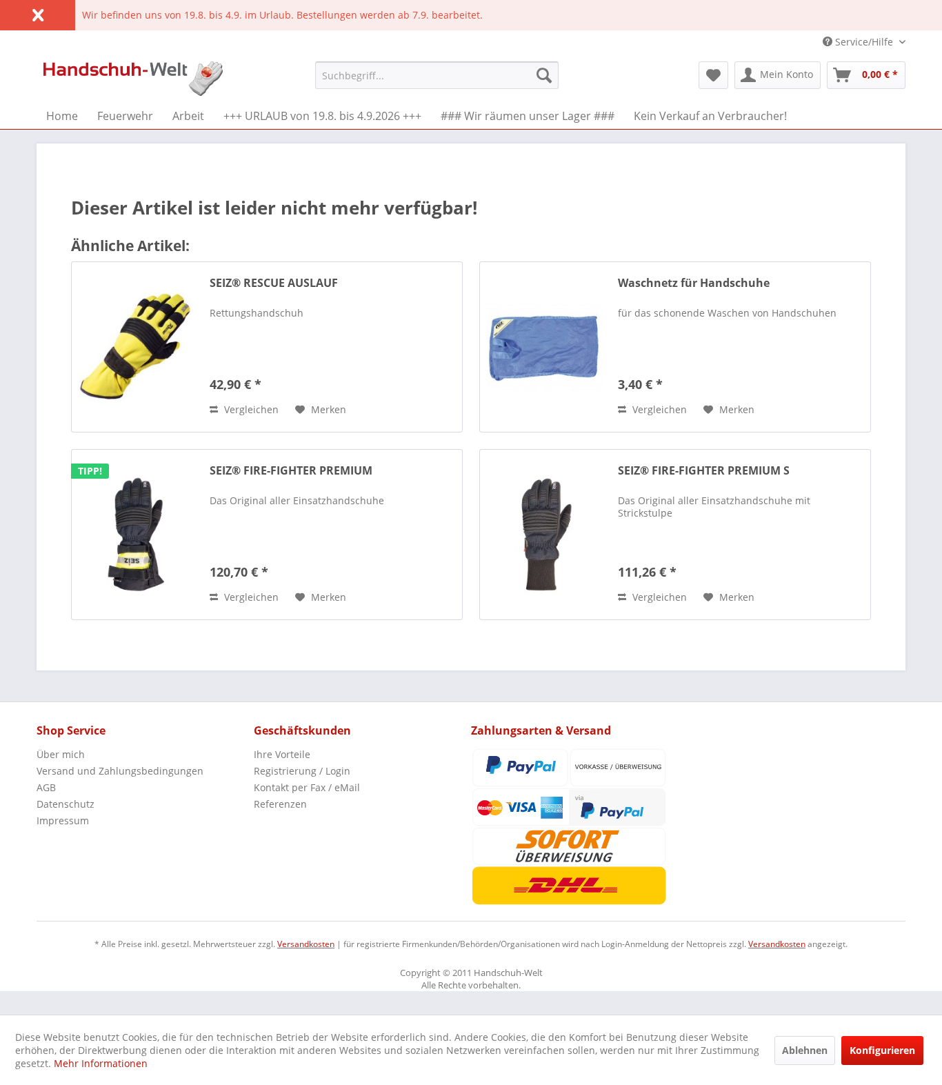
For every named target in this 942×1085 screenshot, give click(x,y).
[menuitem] (437, 75)
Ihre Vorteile (282, 754)
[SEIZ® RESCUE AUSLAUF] (137, 347)
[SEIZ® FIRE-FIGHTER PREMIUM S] (545, 535)
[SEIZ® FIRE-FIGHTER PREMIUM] (137, 535)
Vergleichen (250, 409)
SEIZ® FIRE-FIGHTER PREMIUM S (704, 471)
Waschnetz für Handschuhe (694, 283)
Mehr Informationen (101, 1063)
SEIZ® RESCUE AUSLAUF (274, 283)
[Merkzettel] (713, 75)
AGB (46, 787)
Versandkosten (305, 944)
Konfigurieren (882, 1050)
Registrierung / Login (302, 770)
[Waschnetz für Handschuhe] (545, 347)
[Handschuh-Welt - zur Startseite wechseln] (133, 78)
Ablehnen (805, 1050)
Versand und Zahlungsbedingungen (120, 770)
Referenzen (280, 803)
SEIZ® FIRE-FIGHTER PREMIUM (291, 471)
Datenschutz (65, 803)
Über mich (61, 754)
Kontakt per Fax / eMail (307, 787)
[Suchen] (544, 75)
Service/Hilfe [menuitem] (864, 41)
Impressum (63, 820)
